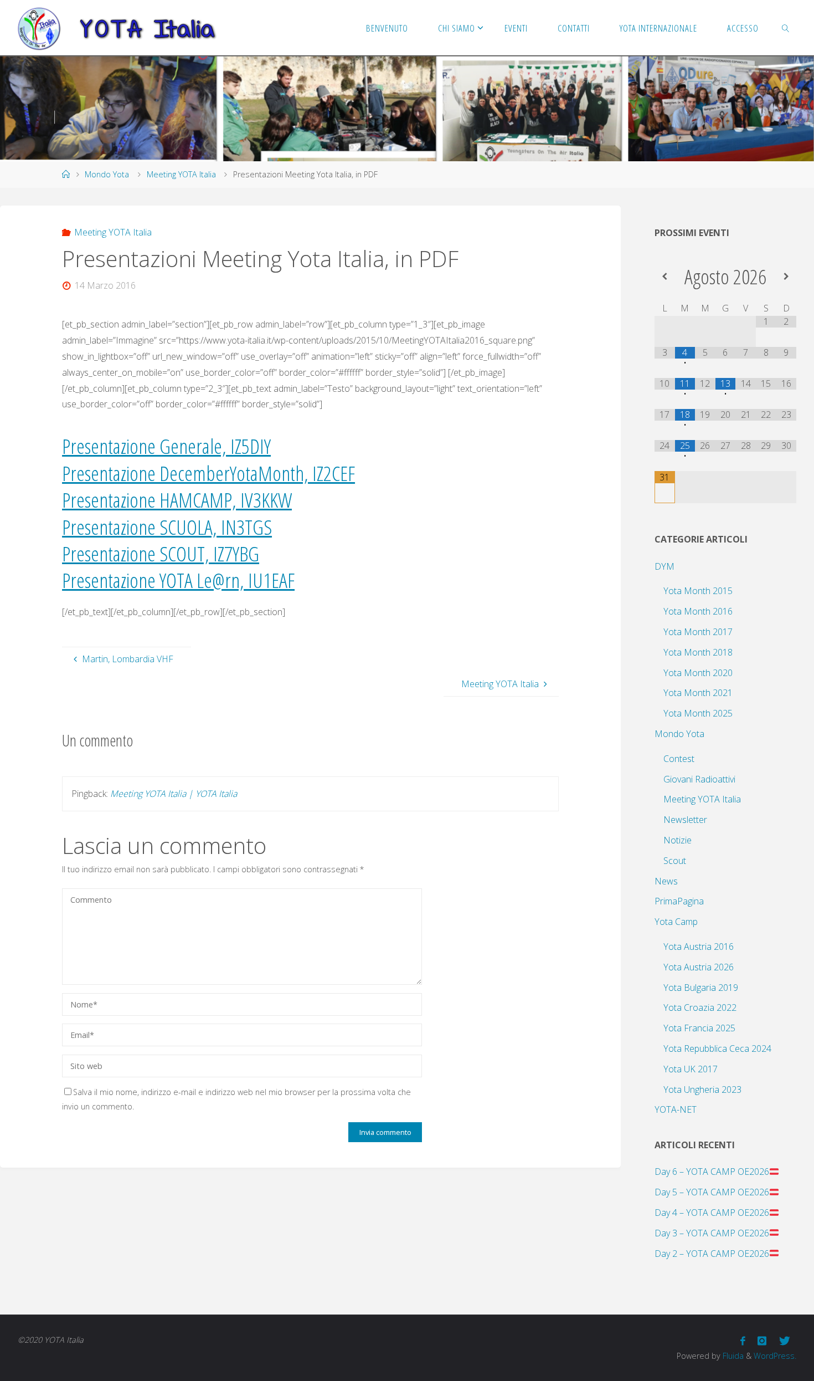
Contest (678, 759)
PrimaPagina (679, 901)
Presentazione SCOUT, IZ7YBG (160, 553)
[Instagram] (761, 1341)
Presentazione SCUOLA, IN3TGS (167, 527)
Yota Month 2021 (698, 693)
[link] (785, 27)
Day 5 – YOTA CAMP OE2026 (712, 1192)
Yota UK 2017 (690, 1069)
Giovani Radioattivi (699, 779)
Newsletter (685, 820)
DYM (664, 566)
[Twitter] (784, 1341)
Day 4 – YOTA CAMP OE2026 (712, 1212)
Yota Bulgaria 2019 (700, 987)
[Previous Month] (665, 276)
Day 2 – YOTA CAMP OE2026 (712, 1253)
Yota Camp (676, 921)
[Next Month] (786, 276)
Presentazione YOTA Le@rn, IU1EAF (178, 580)
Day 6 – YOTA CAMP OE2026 (712, 1171)
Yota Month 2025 (698, 713)
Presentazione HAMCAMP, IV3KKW (177, 499)
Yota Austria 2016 (698, 946)
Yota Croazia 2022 (699, 1007)
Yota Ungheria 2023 (702, 1089)
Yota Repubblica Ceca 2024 (717, 1048)
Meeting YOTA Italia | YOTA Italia (173, 793)
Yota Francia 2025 (699, 1028)
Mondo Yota (107, 174)
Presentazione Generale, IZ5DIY (166, 446)
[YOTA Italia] (116, 28)
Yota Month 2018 (698, 652)
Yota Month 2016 (698, 611)
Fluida (732, 1356)
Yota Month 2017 (698, 632)
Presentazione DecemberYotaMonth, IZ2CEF (208, 473)
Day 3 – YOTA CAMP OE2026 (712, 1233)
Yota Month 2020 (698, 673)
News (666, 881)
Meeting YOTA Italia (181, 174)
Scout (674, 861)
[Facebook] (742, 1341)
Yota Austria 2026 (698, 967)
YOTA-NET (676, 1109)
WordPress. (775, 1356)
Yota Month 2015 (698, 591)
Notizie (677, 840)
